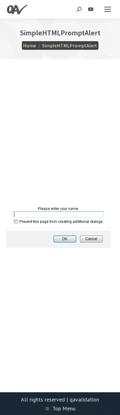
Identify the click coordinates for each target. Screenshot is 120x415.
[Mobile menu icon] (108, 9)
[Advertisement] (60, 140)
